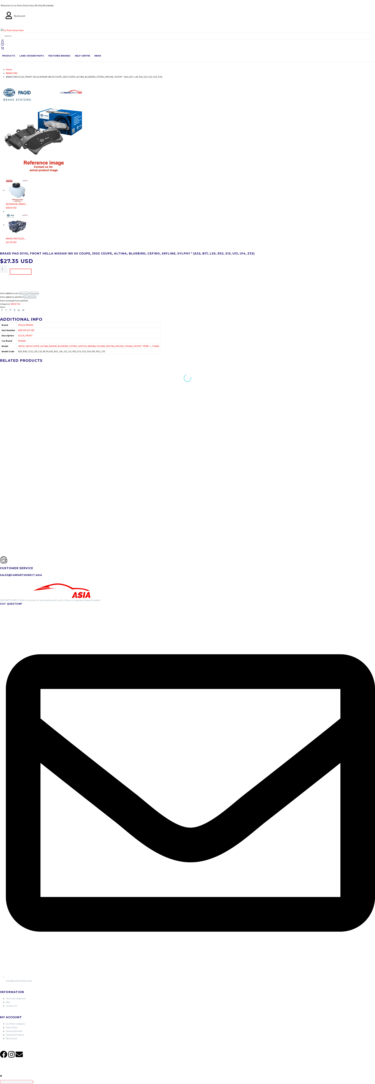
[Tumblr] (14, 310)
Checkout (34, 293)
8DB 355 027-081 (26, 330)
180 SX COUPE (32, 346)
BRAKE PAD (11, 73)
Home (9, 69)
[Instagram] (11, 1054)
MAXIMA (92, 346)
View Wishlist (29, 296)
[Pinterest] (10, 310)
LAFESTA (82, 346)
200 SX (21, 346)
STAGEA (129, 346)
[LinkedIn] (19, 310)
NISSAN (22, 340)
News (97, 55)
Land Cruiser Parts (31, 55)
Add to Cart (21, 271)
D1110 (21, 335)
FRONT (29, 335)
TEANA (155, 346)
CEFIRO (73, 346)
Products (8, 55)
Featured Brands (59, 55)
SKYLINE (119, 346)
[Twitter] (6, 310)
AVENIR (53, 346)
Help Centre (82, 55)
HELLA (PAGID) (25, 324)
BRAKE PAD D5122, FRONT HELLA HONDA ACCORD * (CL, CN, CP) (38, 498)
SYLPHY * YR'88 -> (142, 346)
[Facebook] (2, 310)
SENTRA (110, 346)
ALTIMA (44, 346)
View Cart (24, 293)
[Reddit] (23, 310)
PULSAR (101, 346)
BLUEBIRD (63, 346)
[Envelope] (19, 1054)
